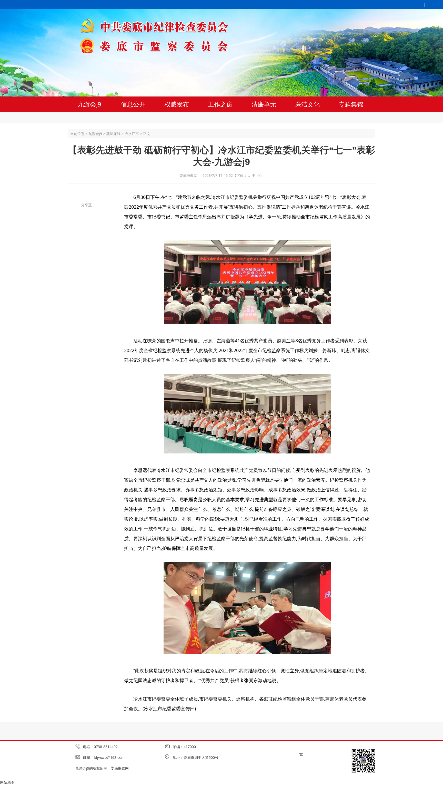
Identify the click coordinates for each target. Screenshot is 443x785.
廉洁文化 (307, 104)
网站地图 (7, 782)
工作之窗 (220, 104)
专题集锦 (351, 104)
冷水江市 (132, 133)
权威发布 (176, 104)
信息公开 (133, 104)
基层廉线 (113, 133)
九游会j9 (89, 104)
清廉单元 (263, 104)
